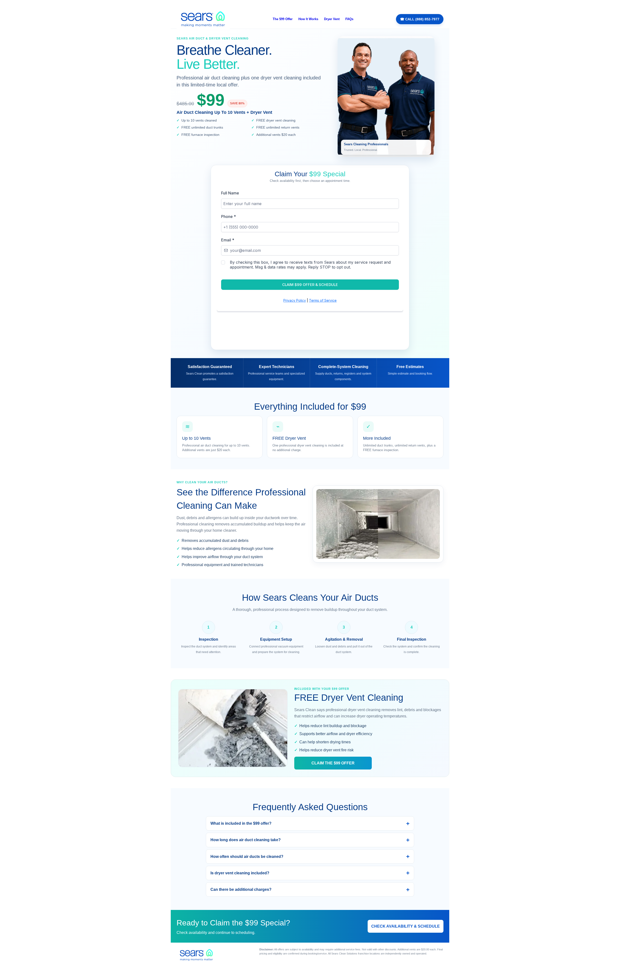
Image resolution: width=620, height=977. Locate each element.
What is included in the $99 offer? (240, 823)
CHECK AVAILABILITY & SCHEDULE (405, 926)
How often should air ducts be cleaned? (246, 856)
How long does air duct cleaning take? (245, 840)
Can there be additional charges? (240, 889)
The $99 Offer (283, 19)
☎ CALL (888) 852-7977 (419, 19)
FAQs (349, 19)
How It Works (308, 19)
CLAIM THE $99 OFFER (333, 763)
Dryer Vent (332, 19)
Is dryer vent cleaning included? (239, 873)
